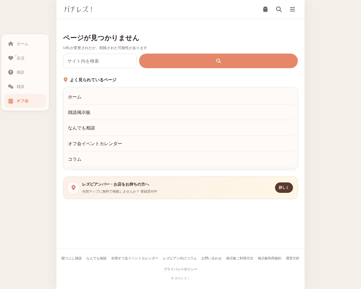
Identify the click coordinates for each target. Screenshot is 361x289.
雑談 (21, 86)
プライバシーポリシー (180, 269)
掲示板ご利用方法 (239, 258)
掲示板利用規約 (269, 258)
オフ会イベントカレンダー (95, 143)
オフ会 (22, 100)
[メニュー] (292, 9)
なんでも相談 (81, 128)
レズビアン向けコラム (180, 258)
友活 (21, 58)
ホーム (75, 97)
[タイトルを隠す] (265, 9)
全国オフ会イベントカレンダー (135, 258)
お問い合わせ (211, 258)
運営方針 (293, 258)
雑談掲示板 (79, 112)
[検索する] (218, 61)
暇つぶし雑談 (71, 258)
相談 (21, 72)
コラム (75, 159)
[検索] (279, 9)
